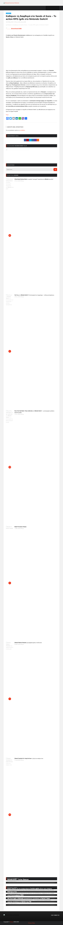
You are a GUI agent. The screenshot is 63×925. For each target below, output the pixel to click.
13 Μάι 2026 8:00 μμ (19, 528)
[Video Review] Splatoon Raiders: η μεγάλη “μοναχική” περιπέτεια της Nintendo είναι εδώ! (34, 179)
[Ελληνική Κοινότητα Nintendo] (11, 3)
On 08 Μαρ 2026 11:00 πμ (11, 22)
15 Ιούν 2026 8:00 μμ (19, 414)
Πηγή (7, 114)
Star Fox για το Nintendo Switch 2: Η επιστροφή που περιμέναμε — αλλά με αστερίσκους (34, 295)
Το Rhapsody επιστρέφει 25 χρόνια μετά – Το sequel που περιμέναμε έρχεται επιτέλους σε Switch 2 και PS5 (29, 901)
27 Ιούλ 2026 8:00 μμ (19, 181)
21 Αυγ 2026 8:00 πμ (11, 897)
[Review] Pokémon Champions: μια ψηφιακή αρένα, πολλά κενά (28, 642)
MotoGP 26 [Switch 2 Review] (20, 526)
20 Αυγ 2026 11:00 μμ (12, 903)
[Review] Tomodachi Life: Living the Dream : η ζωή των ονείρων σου (29, 758)
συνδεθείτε (22, 130)
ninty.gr (11, 921)
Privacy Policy (31, 923)
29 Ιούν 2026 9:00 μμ (19, 296)
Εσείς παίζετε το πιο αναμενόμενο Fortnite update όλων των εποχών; (29, 888)
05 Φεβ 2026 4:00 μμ (11, 881)
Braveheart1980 (22, 22)
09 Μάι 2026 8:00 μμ (19, 644)
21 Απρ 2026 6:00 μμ (19, 760)
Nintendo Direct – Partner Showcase (18, 879)
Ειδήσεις (8, 13)
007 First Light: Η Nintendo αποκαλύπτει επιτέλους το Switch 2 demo (28, 898)
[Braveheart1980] (9, 29)
